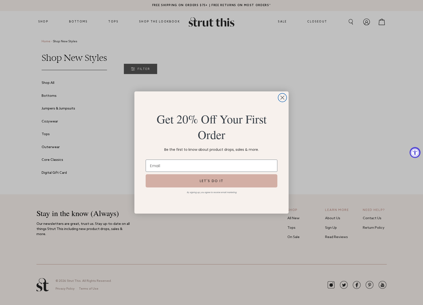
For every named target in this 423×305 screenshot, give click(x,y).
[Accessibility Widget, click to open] (415, 152)
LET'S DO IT (211, 180)
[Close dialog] (282, 97)
